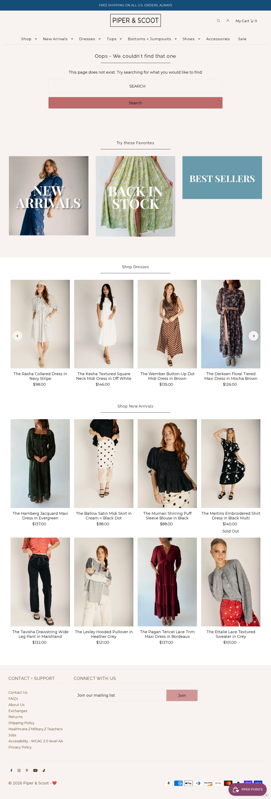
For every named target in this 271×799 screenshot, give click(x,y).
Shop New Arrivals (135, 406)
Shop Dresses (135, 267)
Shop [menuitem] (26, 39)
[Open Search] (218, 20)
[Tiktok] (44, 771)
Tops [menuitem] (111, 39)
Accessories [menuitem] (218, 39)
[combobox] (135, 86)
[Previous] (17, 336)
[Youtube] (35, 771)
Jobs (12, 735)
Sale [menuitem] (242, 39)
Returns (15, 717)
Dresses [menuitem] (87, 39)
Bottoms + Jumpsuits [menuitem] (149, 39)
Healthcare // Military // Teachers (35, 729)
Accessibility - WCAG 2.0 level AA (35, 741)
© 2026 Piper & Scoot (28, 783)
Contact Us (17, 693)
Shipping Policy (21, 723)
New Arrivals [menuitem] (55, 39)
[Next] (253, 336)
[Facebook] (11, 771)
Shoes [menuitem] (189, 39)
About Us (16, 705)
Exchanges (17, 711)
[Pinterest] (27, 771)
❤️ (54, 783)
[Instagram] (19, 771)
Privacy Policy (20, 747)
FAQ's (13, 699)
